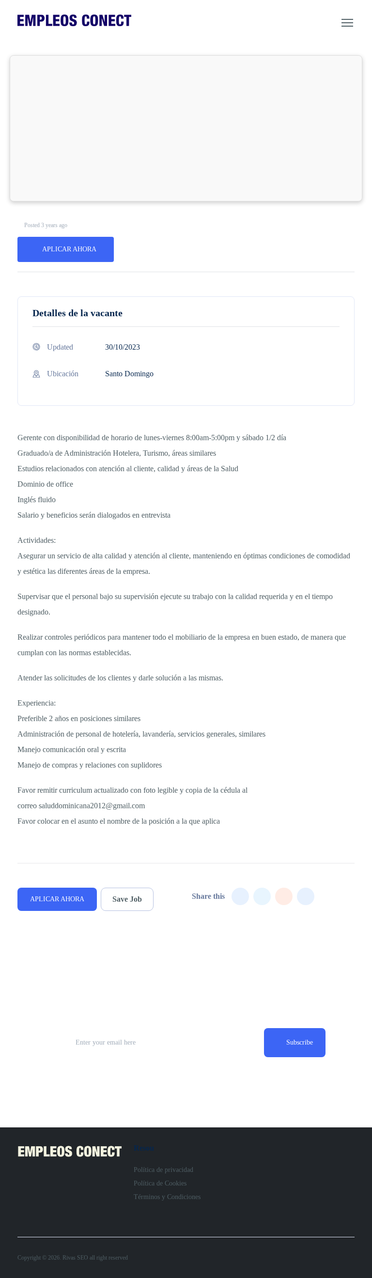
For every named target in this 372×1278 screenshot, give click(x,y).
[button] (347, 23)
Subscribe (299, 1042)
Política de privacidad (163, 1169)
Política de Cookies (160, 1183)
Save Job (127, 899)
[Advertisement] (186, 128)
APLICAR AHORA (69, 249)
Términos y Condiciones (167, 1197)
